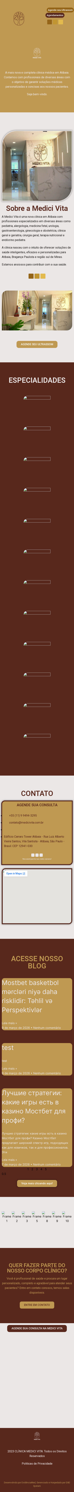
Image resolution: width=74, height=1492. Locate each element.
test (8, 1048)
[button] (5, 311)
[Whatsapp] (60, 22)
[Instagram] (55, 22)
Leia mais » (9, 1023)
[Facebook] (49, 22)
